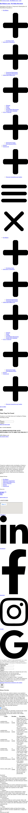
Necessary (4, 708)
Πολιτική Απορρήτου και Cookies (14, 177)
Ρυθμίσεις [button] (2, 681)
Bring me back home (5, 424)
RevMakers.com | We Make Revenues (11, 3)
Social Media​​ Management (12, 109)
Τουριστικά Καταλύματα (12, 72)
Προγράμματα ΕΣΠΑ (11, 144)
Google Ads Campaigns (11, 110)
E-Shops (8, 108)
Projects (5, 145)
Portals (7, 106)
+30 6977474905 (4, 500)
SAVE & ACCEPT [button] (4, 812)
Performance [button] (3, 782)
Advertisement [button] (3, 797)
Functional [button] (2, 775)
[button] (14, 207)
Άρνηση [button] (7, 681)
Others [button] (1, 805)
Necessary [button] (2, 706)
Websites (8, 105)
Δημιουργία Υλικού (10, 142)
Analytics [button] (2, 789)
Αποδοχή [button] (11, 681)
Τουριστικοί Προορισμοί (12, 73)
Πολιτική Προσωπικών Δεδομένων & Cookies (11, 682)
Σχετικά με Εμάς (10, 40)
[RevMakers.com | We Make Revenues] (10, 0)
